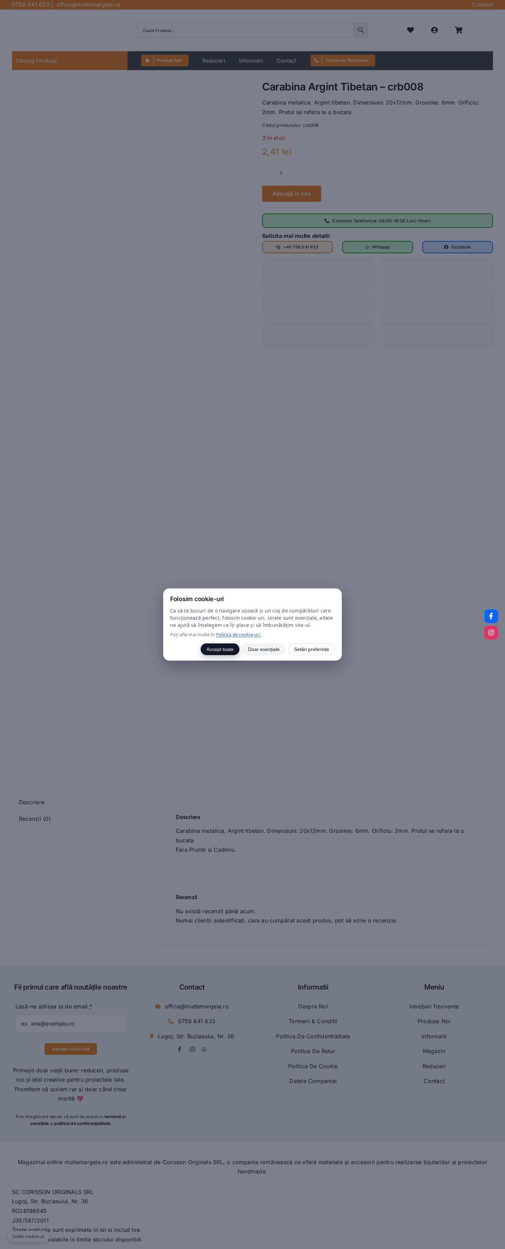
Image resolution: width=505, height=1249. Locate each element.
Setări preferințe (311, 649)
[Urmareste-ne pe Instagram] (491, 633)
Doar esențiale (264, 649)
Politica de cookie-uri (238, 634)
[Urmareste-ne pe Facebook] (491, 616)
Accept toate (220, 649)
